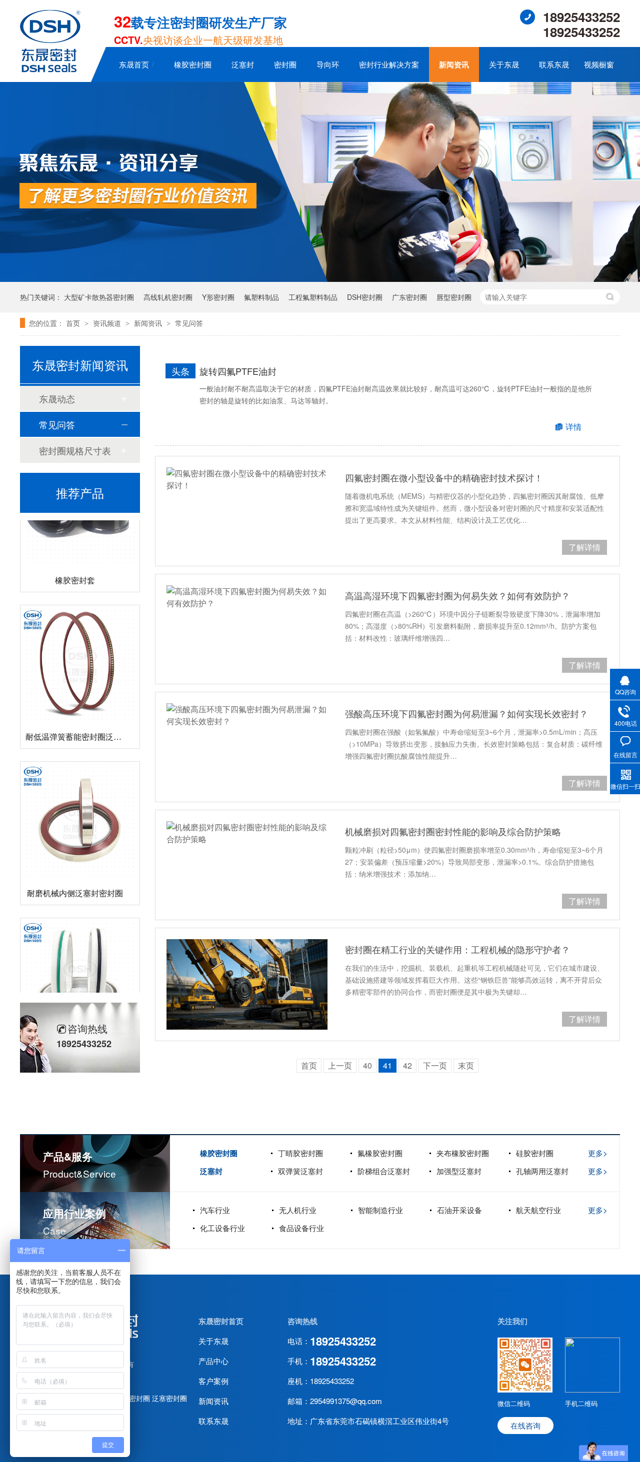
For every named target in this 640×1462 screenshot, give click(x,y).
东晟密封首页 (221, 1321)
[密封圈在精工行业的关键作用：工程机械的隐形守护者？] (247, 984)
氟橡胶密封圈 (380, 1153)
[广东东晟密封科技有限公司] (50, 69)
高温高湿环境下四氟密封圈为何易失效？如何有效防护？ (457, 595)
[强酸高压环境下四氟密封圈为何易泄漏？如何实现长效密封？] (247, 715)
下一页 (435, 1065)
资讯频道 (108, 323)
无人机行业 (297, 1210)
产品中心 (213, 1361)
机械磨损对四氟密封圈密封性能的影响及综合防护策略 (453, 831)
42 (407, 1065)
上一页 (340, 1065)
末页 (466, 1065)
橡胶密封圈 (193, 64)
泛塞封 (243, 64)
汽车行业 (215, 1210)
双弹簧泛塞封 (300, 1171)
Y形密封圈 (218, 297)
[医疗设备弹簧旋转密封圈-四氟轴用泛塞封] (80, 964)
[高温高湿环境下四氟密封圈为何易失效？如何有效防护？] (247, 597)
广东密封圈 (409, 297)
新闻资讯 (454, 64)
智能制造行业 (380, 1210)
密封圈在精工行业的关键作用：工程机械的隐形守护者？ (457, 949)
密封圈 (285, 64)
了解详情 (584, 547)
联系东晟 (554, 64)
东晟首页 (134, 64)
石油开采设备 (459, 1210)
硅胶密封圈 (535, 1153)
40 (367, 1065)
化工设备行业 (222, 1228)
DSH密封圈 (364, 297)
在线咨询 (525, 1425)
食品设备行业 (301, 1228)
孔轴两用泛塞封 (542, 1171)
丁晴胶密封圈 (300, 1153)
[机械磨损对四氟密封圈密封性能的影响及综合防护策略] (247, 833)
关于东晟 (504, 64)
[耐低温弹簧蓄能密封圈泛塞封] (80, 651)
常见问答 (189, 323)
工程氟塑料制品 (313, 297)
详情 (574, 426)
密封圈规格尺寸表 (75, 450)
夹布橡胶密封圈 (462, 1153)
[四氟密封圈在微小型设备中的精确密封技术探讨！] (247, 479)
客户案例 (213, 1381)
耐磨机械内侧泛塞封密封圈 (75, 879)
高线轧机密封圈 (168, 297)
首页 (74, 323)
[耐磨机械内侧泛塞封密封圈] (80, 807)
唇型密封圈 (454, 297)
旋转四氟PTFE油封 (238, 370)
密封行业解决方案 (389, 64)
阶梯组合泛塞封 (384, 1171)
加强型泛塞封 (459, 1171)
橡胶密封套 (75, 566)
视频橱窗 (599, 64)
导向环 (327, 64)
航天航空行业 (538, 1210)
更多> (598, 1153)
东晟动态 (57, 398)
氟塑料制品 (261, 297)
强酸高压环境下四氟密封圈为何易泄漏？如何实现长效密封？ (466, 713)
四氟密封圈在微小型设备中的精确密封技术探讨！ (444, 477)
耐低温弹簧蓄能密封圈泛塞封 (78, 723)
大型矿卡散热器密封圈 (99, 297)
